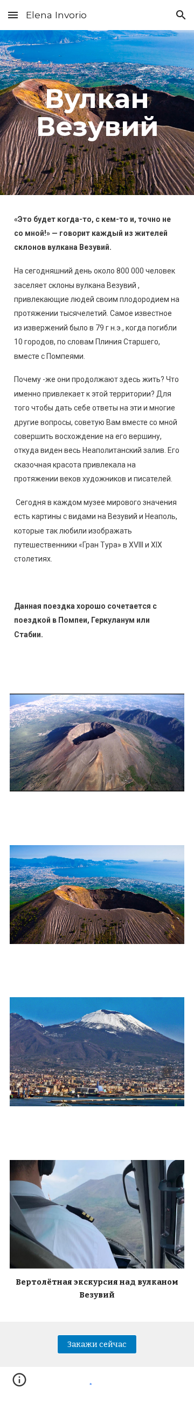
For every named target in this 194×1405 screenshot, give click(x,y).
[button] (13, 15)
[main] (97, 112)
